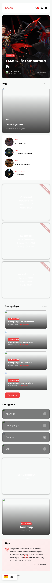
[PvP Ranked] (9, 142)
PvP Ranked (20, 143)
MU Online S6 (20, 171)
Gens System (14, 124)
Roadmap (26, 527)
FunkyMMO (15, 72)
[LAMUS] (10, 7)
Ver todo (47, 84)
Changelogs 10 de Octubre (20, 383)
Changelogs (14, 319)
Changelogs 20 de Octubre (20, 342)
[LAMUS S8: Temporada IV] (26, 46)
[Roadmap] (26, 517)
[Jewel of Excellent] (9, 152)
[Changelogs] (26, 425)
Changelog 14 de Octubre (20, 362)
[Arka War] (9, 173)
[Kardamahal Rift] (9, 163)
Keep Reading (24, 324)
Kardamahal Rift (23, 164)
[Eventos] (26, 437)
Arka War (19, 175)
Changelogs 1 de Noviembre (21, 321)
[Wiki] (26, 449)
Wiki (7, 120)
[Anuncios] (26, 414)
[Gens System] (26, 110)
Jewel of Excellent (23, 154)
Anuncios (10, 55)
